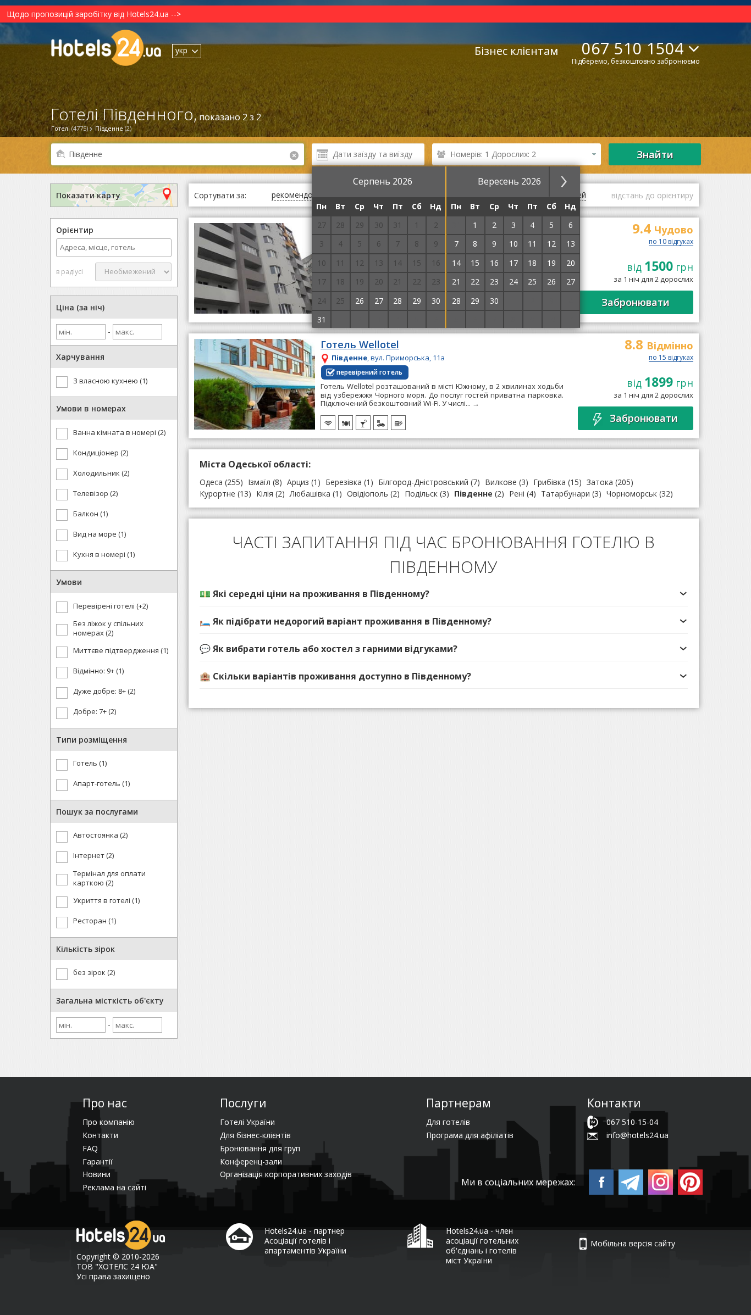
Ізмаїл (259, 482)
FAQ (90, 1148)
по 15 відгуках (671, 358)
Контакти (100, 1135)
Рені (516, 493)
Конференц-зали (251, 1161)
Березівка (343, 482)
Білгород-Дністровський (423, 482)
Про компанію (108, 1122)
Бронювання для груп (260, 1148)
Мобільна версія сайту (632, 1243)
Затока (600, 482)
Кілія (264, 493)
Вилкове (501, 482)
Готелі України (247, 1122)
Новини (96, 1174)
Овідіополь (367, 493)
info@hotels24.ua (637, 1135)
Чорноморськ (631, 493)
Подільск (421, 493)
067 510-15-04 (632, 1122)
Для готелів (448, 1122)
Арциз (298, 482)
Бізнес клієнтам (516, 50)
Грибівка (549, 482)
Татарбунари (565, 493)
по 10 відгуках (671, 242)
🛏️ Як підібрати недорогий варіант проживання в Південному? (346, 621)
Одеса (211, 482)
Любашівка (310, 493)
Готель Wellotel (360, 345)
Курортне (217, 493)
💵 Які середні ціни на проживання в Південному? (314, 594)
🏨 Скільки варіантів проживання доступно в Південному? (335, 676)
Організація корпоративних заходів (286, 1174)
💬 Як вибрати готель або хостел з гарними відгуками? (328, 649)
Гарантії (97, 1161)
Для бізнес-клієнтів (255, 1135)
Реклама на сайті (114, 1187)
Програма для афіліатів (469, 1135)
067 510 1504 (633, 48)
